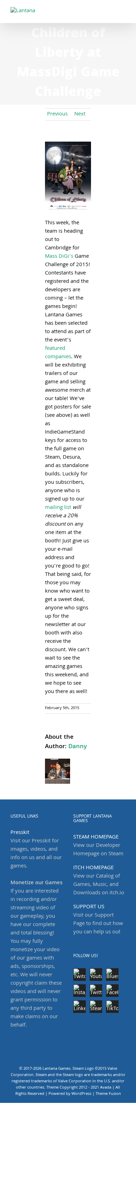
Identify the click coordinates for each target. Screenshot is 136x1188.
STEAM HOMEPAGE (96, 837)
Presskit (19, 832)
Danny (77, 747)
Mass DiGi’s (59, 256)
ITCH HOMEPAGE (93, 868)
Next (79, 114)
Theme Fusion (108, 1094)
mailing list (58, 507)
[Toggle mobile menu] (123, 10)
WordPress (81, 1094)
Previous (57, 114)
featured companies (58, 353)
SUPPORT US (88, 907)
